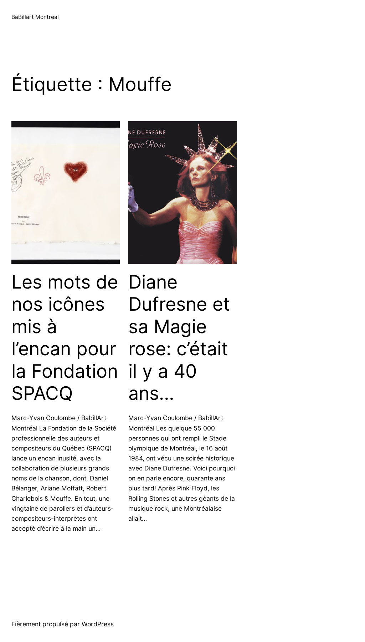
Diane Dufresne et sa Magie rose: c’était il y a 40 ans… (179, 337)
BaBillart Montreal (35, 17)
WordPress (98, 624)
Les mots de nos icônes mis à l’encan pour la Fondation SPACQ (64, 337)
